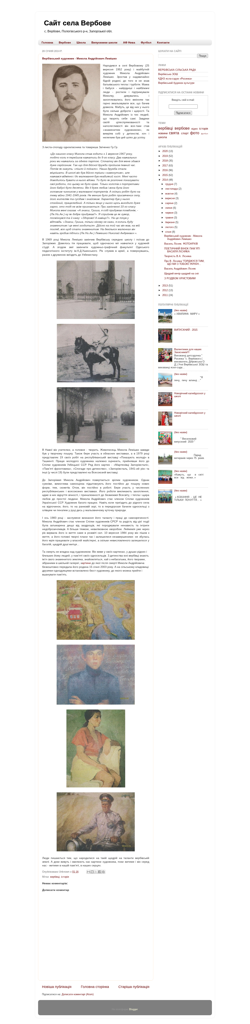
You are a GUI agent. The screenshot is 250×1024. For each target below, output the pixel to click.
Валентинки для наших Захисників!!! (188, 351)
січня (168, 232)
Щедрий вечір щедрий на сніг (181, 273)
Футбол (146, 42)
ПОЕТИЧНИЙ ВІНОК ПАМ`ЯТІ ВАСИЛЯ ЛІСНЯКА (182, 250)
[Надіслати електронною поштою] (88, 872)
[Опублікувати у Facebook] (100, 872)
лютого (169, 227)
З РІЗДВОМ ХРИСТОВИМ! (180, 278)
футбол (204, 134)
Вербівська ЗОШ (168, 74)
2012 (165, 290)
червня (169, 212)
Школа (81, 42)
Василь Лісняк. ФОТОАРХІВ (181, 243)
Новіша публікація (56, 987)
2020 (165, 151)
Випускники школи (104, 42)
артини (86, 563)
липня (169, 208)
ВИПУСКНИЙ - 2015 (185, 330)
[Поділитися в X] (96, 872)
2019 (165, 156)
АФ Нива (129, 42)
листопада (172, 188)
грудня (169, 184)
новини (163, 133)
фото (194, 133)
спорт (185, 133)
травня (169, 217)
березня (170, 222)
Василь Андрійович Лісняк (180, 268)
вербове (182, 128)
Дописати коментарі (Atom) (78, 994)
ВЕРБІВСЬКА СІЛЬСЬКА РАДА (177, 70)
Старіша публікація (133, 987)
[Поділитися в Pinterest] (103, 872)
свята (174, 133)
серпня (169, 203)
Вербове (65, 42)
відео (194, 128)
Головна (47, 42)
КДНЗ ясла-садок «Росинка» (175, 78)
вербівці (55, 877)
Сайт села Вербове (77, 23)
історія (65, 877)
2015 (165, 175)
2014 (165, 179)
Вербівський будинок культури (176, 83)
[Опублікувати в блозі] (92, 872)
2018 (165, 160)
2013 (165, 285)
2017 (165, 165)
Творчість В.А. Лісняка (177, 256)
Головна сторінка (95, 987)
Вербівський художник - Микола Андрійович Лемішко (79, 58)
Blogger (133, 1009)
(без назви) (180, 310)
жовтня (169, 193)
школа (162, 137)
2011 (165, 295)
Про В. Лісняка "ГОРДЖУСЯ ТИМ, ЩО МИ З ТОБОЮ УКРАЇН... (184, 262)
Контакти (163, 42)
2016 (165, 170)
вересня (170, 198)
